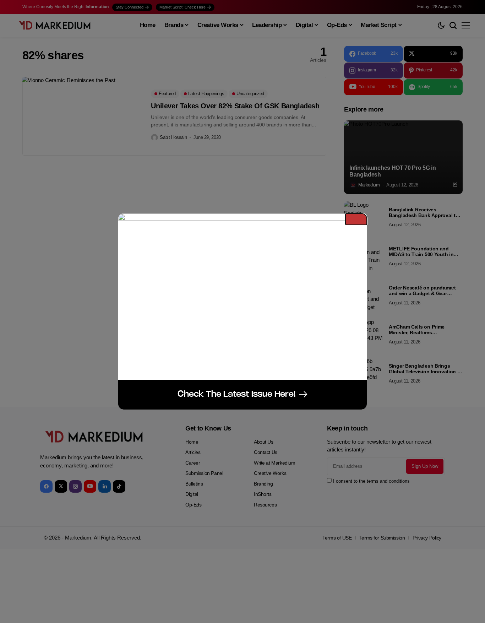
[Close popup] (356, 219)
